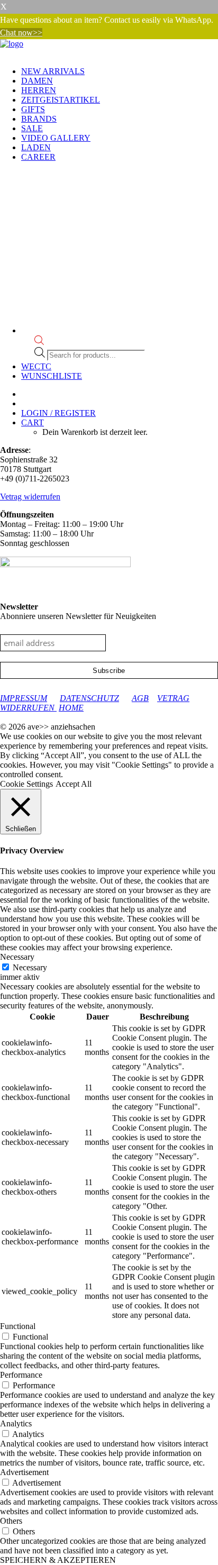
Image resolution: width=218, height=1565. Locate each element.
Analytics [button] (16, 1423)
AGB (140, 698)
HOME (71, 707)
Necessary (30, 967)
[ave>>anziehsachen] (109, 48)
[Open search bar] (39, 342)
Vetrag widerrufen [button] (30, 496)
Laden (36, 147)
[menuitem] (119, 71)
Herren (38, 90)
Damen (37, 80)
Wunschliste (51, 375)
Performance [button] (21, 1374)
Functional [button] (17, 1326)
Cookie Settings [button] (26, 783)
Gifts (33, 109)
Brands (39, 118)
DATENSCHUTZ (89, 698)
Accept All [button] (74, 783)
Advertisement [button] (24, 1472)
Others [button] (11, 1520)
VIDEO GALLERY (55, 137)
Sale (32, 128)
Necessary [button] (17, 956)
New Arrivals (53, 71)
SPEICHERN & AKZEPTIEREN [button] (58, 1559)
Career (38, 156)
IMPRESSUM (23, 698)
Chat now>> (21, 32)
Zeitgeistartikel (60, 99)
